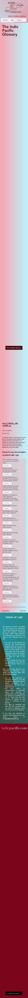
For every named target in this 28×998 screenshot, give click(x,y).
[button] (6, 611)
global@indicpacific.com (11, 718)
